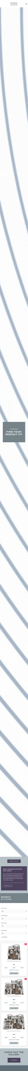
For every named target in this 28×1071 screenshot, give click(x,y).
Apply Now (14, 973)
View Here (14, 1060)
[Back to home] (14, 4)
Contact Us (7, 885)
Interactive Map (14, 861)
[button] (26, 4)
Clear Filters (4, 937)
